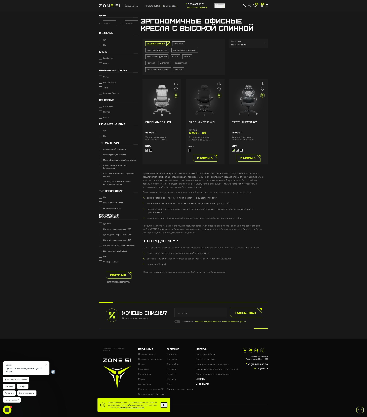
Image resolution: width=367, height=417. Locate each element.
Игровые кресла (146, 353)
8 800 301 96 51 (196, 4)
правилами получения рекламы (207, 322)
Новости (171, 379)
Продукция (152, 5)
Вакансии (202, 383)
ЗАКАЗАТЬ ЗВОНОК (197, 7)
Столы (141, 364)
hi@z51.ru (263, 368)
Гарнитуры (143, 369)
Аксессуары (144, 384)
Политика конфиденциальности (212, 364)
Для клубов (173, 364)
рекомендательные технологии (131, 407)
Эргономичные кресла (150, 359)
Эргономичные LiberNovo (151, 394)
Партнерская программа (180, 389)
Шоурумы (172, 359)
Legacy (200, 379)
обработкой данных (128, 405)
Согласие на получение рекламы (213, 374)
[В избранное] (176, 89)
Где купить (172, 369)
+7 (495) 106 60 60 (258, 364)
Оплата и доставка (205, 359)
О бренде (169, 5)
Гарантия (171, 374)
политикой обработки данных (234, 322)
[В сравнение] (176, 83)
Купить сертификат (206, 353)
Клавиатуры (144, 374)
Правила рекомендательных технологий (217, 369)
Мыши (141, 379)
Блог (169, 384)
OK (164, 405)
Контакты (172, 353)
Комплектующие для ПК (151, 389)
